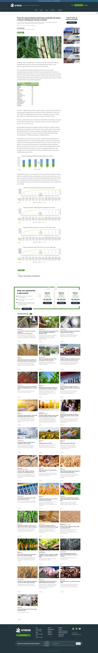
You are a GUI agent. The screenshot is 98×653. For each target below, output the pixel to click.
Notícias (53, 10)
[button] (18, 32)
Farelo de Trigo (21, 469)
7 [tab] (64, 307)
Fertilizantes (42, 552)
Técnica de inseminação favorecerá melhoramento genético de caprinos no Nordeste (69, 555)
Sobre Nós (60, 627)
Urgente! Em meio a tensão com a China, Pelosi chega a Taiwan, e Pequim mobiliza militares (69, 416)
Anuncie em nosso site (62, 631)
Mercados (20, 329)
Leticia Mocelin (20, 28)
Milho (41, 10)
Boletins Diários (51, 629)
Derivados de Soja (39, 637)
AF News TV (50, 634)
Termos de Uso (61, 634)
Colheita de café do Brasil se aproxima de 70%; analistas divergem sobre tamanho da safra (69, 499)
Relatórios (50, 631)
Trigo (36, 10)
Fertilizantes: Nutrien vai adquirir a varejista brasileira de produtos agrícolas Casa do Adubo (48, 555)
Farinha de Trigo (39, 629)
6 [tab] (63, 307)
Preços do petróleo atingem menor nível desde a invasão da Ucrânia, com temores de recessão (70, 388)
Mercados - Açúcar (22, 276)
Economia (62, 412)
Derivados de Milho (43, 413)
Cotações (50, 632)
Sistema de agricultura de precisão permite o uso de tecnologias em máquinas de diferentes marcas (49, 332)
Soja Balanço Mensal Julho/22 (45, 443)
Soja (47, 10)
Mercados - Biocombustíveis (33, 276)
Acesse (86, 5)
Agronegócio (42, 329)
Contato (60, 629)
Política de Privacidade (62, 632)
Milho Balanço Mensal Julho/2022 (67, 443)
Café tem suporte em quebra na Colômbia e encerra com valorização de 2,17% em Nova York (27, 388)
